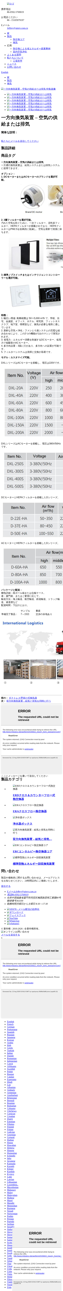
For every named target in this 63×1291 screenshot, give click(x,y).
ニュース (11, 64)
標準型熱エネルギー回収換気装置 (34, 863)
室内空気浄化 (20, 51)
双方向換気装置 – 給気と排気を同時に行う (28, 701)
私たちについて (15, 58)
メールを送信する (10, 935)
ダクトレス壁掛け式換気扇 (23, 698)
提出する (6, 886)
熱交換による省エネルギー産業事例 (31, 48)
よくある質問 (14, 54)
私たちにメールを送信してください (20, 141)
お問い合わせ (14, 67)
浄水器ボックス (22, 823)
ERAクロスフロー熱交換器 (30, 811)
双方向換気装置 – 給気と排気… (32, 839)
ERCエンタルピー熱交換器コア (32, 851)
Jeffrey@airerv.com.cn (17, 28)
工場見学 (17, 61)
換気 (15, 42)
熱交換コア (19, 39)
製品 (9, 36)
